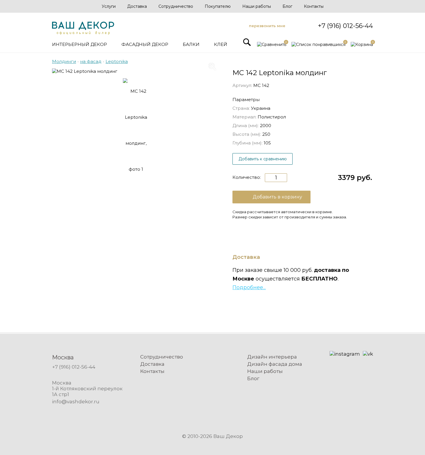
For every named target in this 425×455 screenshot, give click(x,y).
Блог (287, 6)
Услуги (109, 6)
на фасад (90, 61)
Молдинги (64, 61)
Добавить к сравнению (263, 158)
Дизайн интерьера (272, 357)
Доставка (137, 6)
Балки (191, 44)
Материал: (244, 117)
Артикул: (242, 85)
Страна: (241, 108)
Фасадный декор (144, 44)
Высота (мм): (246, 134)
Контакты (314, 6)
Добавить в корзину (277, 197)
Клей (220, 44)
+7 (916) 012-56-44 (345, 26)
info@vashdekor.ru (75, 401)
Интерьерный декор (79, 44)
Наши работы (256, 6)
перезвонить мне (267, 25)
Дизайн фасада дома (274, 364)
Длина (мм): (245, 125)
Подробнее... (249, 287)
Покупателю (218, 6)
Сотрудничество (175, 6)
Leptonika (117, 61)
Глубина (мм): (247, 143)
